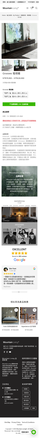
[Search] (36, 8)
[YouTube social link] (10, 352)
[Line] (33, 432)
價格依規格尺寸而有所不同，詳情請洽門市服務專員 (19, 120)
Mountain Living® (21, 429)
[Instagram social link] (7, 352)
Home (4, 15)
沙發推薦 (26, 408)
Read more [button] (7, 286)
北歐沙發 (26, 396)
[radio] (15, 93)
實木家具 (26, 400)
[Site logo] (10, 8)
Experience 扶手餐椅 (29, 326)
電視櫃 (29, 15)
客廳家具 (23, 15)
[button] (4, 41)
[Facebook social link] (4, 352)
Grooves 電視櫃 (8, 89)
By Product (16, 15)
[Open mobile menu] (27, 8)
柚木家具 (27, 368)
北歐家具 (9, 370)
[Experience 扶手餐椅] (29, 316)
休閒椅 (25, 389)
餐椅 (33, 408)
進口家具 (9, 15)
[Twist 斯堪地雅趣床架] (10, 316)
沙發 (11, 368)
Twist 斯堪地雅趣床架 (10, 326)
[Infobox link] (19, 181)
